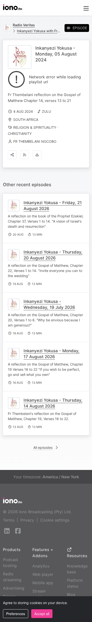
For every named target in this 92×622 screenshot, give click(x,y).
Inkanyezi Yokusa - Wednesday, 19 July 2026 (49, 304)
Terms (8, 520)
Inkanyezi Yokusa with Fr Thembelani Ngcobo (39, 31)
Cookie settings (54, 520)
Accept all (41, 613)
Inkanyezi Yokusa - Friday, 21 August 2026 (53, 205)
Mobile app (42, 582)
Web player (42, 574)
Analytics (40, 566)
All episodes (43, 447)
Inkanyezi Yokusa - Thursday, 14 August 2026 (53, 403)
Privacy (27, 520)
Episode (80, 28)
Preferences (15, 613)
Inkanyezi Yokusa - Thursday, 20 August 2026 (53, 255)
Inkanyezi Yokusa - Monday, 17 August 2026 (51, 353)
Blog (71, 594)
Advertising (13, 588)
